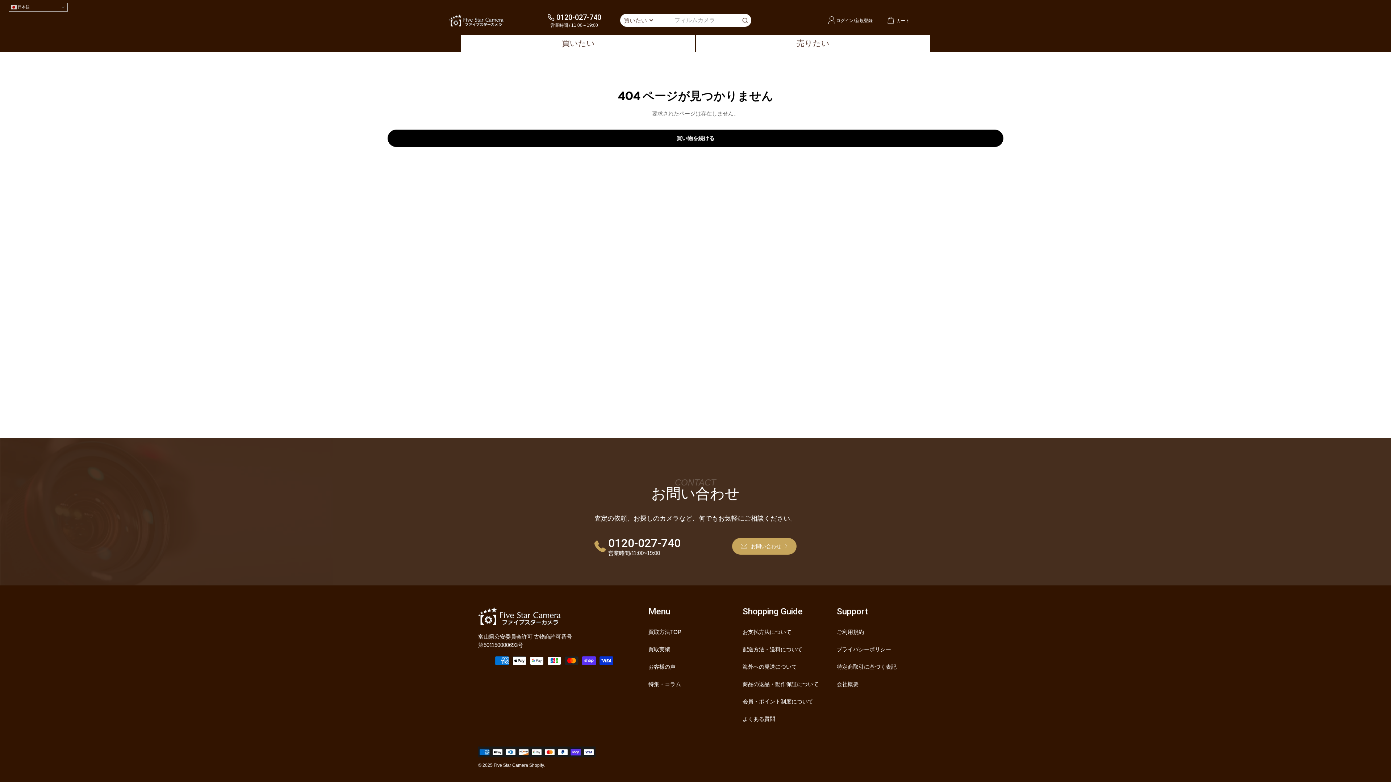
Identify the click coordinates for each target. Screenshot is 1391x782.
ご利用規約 (850, 632)
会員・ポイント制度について (778, 701)
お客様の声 (662, 667)
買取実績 (659, 649)
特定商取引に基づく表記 (867, 667)
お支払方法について (767, 632)
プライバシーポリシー (864, 649)
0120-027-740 (578, 17)
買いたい (578, 43)
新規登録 (864, 20)
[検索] (745, 20)
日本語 (23, 7)
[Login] (831, 20)
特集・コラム (664, 684)
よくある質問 (759, 719)
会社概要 (848, 684)
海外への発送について (770, 667)
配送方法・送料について (772, 649)
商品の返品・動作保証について (781, 684)
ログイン (844, 20)
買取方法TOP (664, 632)
